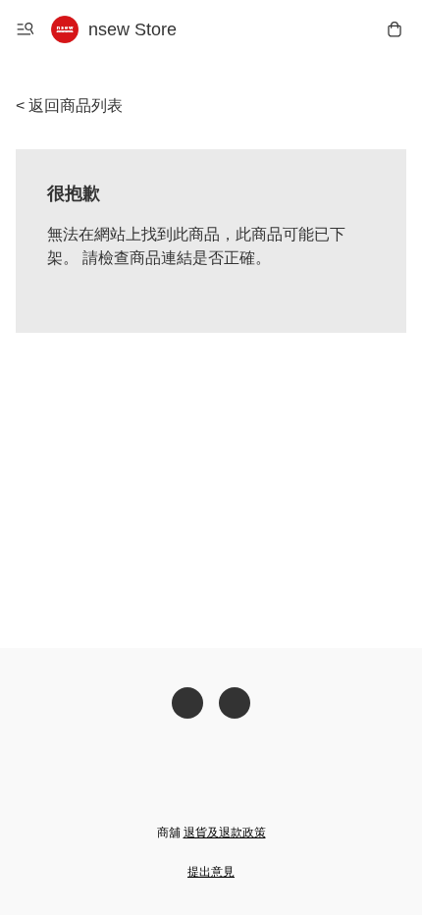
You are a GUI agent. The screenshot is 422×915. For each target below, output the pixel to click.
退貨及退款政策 (225, 832)
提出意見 (211, 872)
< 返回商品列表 (69, 105)
